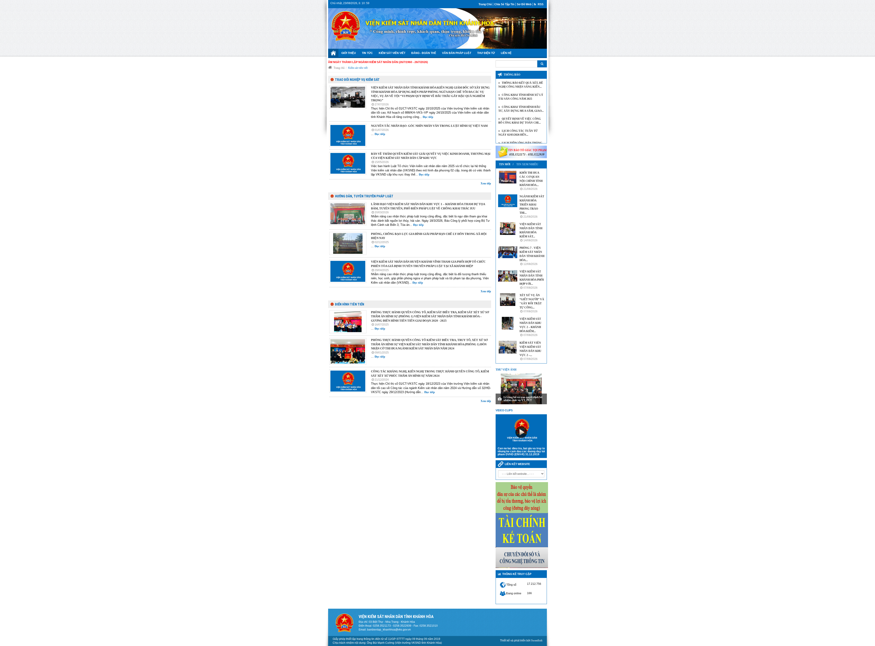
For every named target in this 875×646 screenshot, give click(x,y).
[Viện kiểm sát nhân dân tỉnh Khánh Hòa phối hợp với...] (507, 276)
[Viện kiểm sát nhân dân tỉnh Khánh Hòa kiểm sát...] (507, 228)
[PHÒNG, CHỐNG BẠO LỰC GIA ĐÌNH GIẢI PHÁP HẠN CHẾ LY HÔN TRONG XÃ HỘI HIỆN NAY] (347, 243)
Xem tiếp (486, 183)
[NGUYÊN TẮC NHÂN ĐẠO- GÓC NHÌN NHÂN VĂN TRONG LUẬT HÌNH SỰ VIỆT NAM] (347, 135)
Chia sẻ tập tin (504, 4)
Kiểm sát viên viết (392, 53)
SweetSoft (536, 640)
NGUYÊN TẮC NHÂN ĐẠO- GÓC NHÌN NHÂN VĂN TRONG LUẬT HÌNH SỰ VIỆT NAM (429, 125)
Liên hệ (506, 53)
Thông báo (512, 74)
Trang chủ (485, 4)
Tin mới (504, 164)
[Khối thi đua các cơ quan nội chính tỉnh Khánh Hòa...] (507, 177)
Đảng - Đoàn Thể (423, 53)
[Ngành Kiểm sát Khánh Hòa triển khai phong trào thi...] (507, 200)
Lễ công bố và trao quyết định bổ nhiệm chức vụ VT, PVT (523, 399)
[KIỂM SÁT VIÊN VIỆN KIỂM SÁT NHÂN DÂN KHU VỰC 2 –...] (507, 347)
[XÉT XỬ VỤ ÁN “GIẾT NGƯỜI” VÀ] (507, 299)
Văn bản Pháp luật (456, 53)
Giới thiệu (348, 53)
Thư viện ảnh (506, 369)
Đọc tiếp (428, 117)
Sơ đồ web (524, 4)
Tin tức (367, 53)
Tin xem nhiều (527, 164)
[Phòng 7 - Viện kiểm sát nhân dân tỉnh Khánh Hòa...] (507, 252)
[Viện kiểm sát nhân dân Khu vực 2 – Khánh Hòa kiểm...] (507, 323)
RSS (540, 4)
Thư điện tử (486, 53)
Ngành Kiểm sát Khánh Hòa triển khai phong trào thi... (532, 204)
